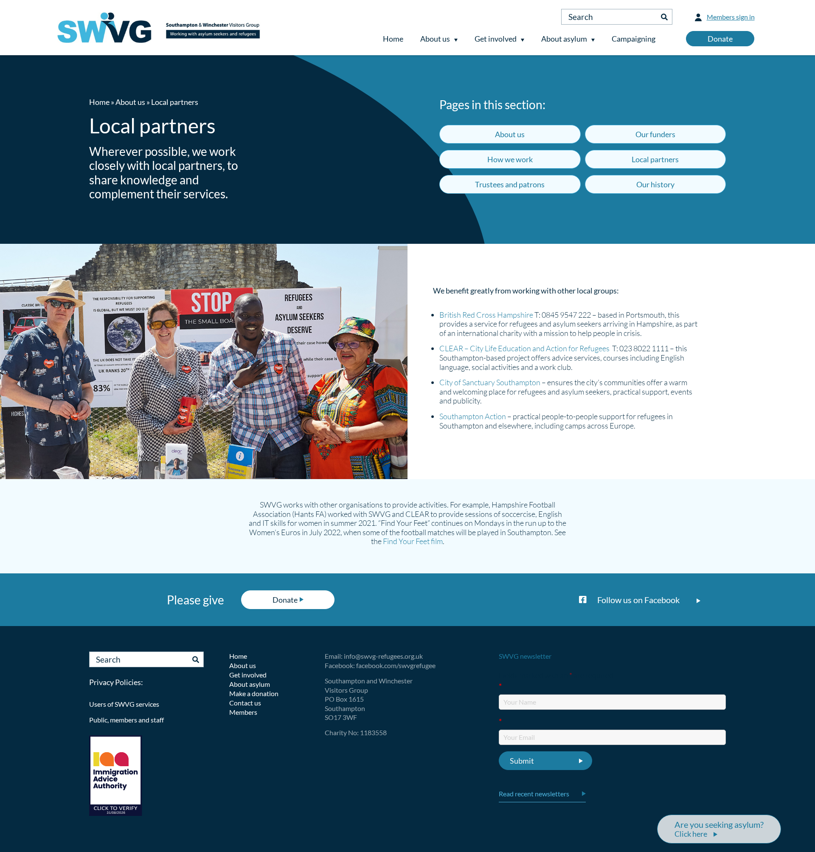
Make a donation (253, 693)
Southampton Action (472, 416)
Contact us (245, 703)
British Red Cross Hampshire (486, 314)
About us (435, 38)
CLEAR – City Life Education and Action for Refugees (524, 348)
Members (243, 712)
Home (393, 38)
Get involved (496, 38)
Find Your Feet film (413, 541)
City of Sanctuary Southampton (489, 382)
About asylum (564, 38)
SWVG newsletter (525, 656)
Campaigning (633, 38)
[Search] (664, 17)
